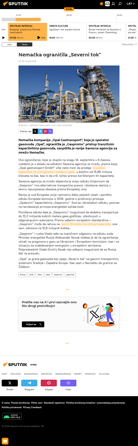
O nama (6, 402)
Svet (31, 274)
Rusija (22, 274)
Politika (16, 373)
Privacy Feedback (32, 407)
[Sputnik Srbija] (16, 6)
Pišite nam (36, 402)
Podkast (90, 373)
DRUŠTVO (46, 373)
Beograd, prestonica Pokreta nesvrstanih (25, 31)
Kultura (104, 373)
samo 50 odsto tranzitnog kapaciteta (86, 224)
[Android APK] (12, 417)
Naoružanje (63, 373)
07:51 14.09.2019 (27, 61)
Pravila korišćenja (20, 402)
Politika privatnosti (12, 407)
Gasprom (58, 274)
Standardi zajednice (54, 402)
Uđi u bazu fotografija (62, 125)
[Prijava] (113, 3)
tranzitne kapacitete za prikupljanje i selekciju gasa (62, 170)
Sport (78, 373)
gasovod (70, 274)
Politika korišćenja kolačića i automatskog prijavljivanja (95, 402)
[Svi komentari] (5, 441)
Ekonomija (31, 373)
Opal (48, 274)
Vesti (39, 274)
